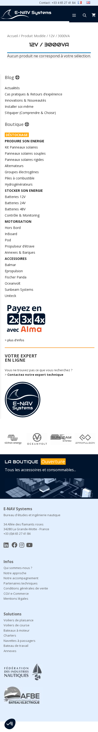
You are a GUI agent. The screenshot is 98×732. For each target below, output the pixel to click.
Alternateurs (14, 165)
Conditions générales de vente (26, 588)
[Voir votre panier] (93, 15)
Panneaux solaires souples (25, 153)
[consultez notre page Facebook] (14, 545)
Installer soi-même (19, 106)
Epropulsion (14, 271)
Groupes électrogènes (22, 172)
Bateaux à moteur (16, 630)
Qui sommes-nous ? (18, 568)
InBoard (11, 234)
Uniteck (10, 295)
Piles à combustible (19, 178)
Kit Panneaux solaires (21, 147)
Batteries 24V (15, 203)
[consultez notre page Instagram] (21, 545)
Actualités (12, 88)
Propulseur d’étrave (19, 246)
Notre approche (15, 573)
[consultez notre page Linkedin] (6, 545)
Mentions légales (16, 598)
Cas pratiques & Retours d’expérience (33, 94)
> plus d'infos (14, 340)
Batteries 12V (15, 196)
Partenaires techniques (21, 583)
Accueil (12, 35)
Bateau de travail (16, 645)
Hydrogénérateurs (19, 184)
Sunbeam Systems (19, 289)
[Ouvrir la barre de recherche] (84, 15)
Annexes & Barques (20, 252)
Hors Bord (13, 227)
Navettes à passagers (19, 640)
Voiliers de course (16, 625)
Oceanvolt (12, 283)
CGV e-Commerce (16, 593)
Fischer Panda (15, 277)
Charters (10, 635)
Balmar (10, 264)
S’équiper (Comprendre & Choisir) (30, 112)
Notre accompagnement (21, 578)
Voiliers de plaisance (19, 620)
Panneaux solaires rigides (24, 159)
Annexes (10, 651)
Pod (8, 240)
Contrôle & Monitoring (22, 215)
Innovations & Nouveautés (25, 100)
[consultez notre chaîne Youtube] (29, 545)
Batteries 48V (15, 209)
